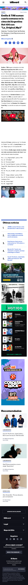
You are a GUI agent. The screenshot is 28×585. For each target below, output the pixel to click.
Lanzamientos (7, 430)
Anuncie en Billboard (14, 511)
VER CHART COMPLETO (14, 354)
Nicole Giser (8, 500)
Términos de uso (7, 576)
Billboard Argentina (6, 38)
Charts (3, 12)
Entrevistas (6, 491)
